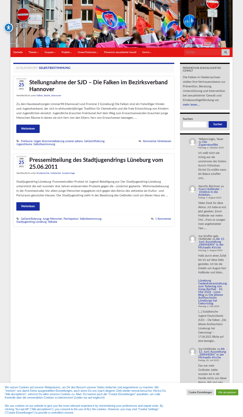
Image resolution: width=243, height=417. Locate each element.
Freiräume (26, 141)
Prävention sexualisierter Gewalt (120, 52)
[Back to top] (234, 408)
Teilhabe (52, 221)
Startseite (18, 52)
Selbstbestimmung (44, 144)
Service (146, 52)
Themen (32, 52)
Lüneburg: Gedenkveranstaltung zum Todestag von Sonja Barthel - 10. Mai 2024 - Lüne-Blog (212, 287)
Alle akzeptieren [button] (227, 392)
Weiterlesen (28, 128)
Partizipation (71, 218)
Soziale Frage (68, 173)
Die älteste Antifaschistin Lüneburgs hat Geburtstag (210, 299)
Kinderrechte (42, 173)
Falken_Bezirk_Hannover (48, 95)
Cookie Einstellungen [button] (200, 392)
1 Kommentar (163, 218)
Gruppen (49, 52)
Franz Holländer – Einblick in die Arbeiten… (210, 192)
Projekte (66, 52)
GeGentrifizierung (94, 141)
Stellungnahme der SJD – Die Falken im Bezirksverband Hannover (98, 86)
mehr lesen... (191, 104)
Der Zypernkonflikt (208, 143)
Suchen (188, 118)
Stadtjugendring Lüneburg (31, 221)
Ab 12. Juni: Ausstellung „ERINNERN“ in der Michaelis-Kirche (211, 243)
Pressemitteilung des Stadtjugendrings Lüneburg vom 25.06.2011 (96, 163)
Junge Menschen (52, 218)
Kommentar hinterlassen (157, 141)
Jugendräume (24, 144)
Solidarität (55, 173)
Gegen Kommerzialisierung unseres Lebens (58, 141)
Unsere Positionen (87, 52)
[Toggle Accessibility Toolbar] (8, 27)
